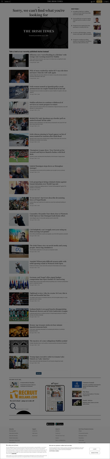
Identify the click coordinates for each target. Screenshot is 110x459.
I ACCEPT (94, 449)
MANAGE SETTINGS (94, 452)
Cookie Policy (14, 453)
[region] (55, 451)
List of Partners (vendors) (54, 450)
